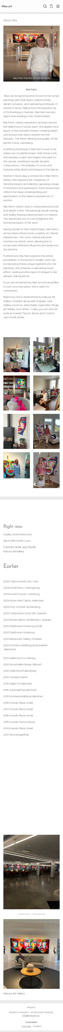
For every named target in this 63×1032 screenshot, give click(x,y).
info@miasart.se (30, 1015)
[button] (44, 6)
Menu (58, 6)
